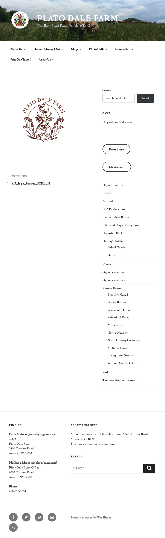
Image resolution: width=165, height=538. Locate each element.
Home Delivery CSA (47, 49)
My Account (117, 167)
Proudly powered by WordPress (91, 517)
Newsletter (122, 49)
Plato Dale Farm (78, 18)
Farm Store (116, 149)
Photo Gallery (98, 49)
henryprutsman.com (102, 443)
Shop (74, 49)
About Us (16, 49)
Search (106, 90)
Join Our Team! (20, 59)
